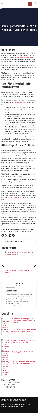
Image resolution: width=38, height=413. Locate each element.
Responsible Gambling (11, 383)
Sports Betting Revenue (7, 406)
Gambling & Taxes (10, 385)
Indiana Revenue (9, 387)
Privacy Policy (19, 406)
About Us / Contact (6, 404)
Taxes (28, 404)
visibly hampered (13, 197)
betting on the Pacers (18, 102)
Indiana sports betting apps (25, 57)
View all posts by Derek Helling (13, 306)
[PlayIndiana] (18, 3)
